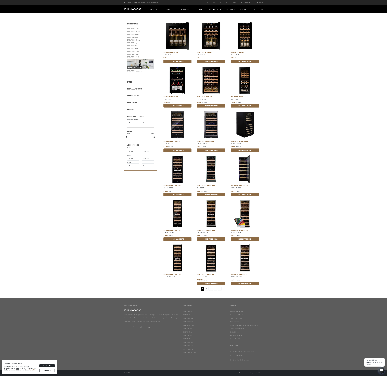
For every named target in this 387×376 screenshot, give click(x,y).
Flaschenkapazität (135, 117)
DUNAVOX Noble (133, 29)
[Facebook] (208, 2)
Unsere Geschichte (236, 318)
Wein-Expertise (234, 322)
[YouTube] (220, 2)
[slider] (127, 137)
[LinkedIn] (226, 2)
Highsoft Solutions (256, 373)
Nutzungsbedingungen (237, 311)
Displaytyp (132, 103)
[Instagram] (214, 2)
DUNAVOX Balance (133, 40)
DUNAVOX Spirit (132, 37)
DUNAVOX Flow (132, 46)
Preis (129, 131)
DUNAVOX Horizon (133, 31)
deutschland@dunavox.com (149, 2)
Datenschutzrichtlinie (236, 315)
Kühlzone (131, 110)
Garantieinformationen (237, 328)
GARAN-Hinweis (235, 332)
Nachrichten (215, 9)
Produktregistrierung (236, 335)
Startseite (153, 9)
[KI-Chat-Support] (381, 370)
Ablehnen (47, 370)
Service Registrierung (236, 339)
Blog (200, 9)
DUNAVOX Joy (132, 43)
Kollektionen (133, 24)
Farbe (129, 82)
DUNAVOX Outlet (133, 57)
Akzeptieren (47, 366)
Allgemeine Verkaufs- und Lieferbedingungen (244, 325)
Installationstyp (134, 89)
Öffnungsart (133, 96)
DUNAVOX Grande (133, 51)
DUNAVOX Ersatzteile (134, 71)
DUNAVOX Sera (132, 48)
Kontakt (243, 9)
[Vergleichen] (255, 9)
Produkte (169, 9)
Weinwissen (185, 9)
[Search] (258, 9)
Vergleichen (246, 2)
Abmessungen (133, 145)
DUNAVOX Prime (133, 34)
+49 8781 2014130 (131, 2)
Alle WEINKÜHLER (188, 349)
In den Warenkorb (177, 61)
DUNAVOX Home (133, 54)
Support (229, 9)
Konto (261, 2)
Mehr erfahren (33, 370)
